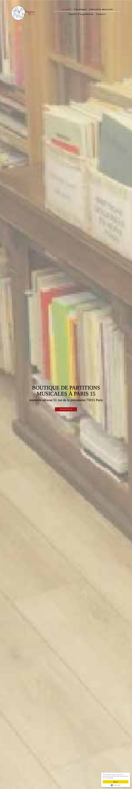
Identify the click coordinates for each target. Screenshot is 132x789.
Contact (101, 14)
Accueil (66, 9)
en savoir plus (66, 409)
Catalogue (80, 9)
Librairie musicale (101, 9)
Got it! (115, 782)
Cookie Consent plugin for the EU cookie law (115, 785)
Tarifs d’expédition (81, 14)
